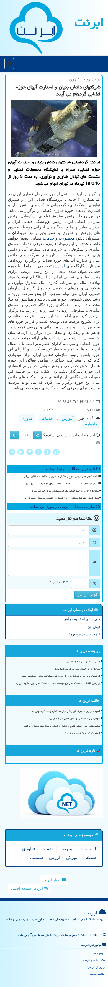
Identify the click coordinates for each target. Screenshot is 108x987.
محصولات (66, 238)
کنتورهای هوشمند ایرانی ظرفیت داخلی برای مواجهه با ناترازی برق (62, 483)
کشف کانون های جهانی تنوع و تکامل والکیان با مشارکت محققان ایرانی (61, 476)
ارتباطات (87, 848)
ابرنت (89, 22)
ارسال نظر (86, 595)
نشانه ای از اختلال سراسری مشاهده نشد (77, 668)
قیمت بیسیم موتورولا (84, 634)
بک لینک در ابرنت (94, 960)
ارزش (54, 857)
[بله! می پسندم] (37, 435)
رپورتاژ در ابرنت (95, 967)
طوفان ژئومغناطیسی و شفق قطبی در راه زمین (74, 718)
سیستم (36, 857)
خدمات (48, 238)
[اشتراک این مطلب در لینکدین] (21, 451)
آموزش (59, 266)
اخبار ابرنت (52, 880)
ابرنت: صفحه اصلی (27, 888)
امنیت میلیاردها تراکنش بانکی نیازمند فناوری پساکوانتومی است (64, 711)
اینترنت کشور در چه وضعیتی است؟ (80, 661)
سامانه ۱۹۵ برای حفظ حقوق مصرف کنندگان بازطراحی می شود (65, 491)
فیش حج (94, 627)
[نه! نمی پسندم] (14, 435)
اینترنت (66, 848)
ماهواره (66, 327)
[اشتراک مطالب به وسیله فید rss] (12, 451)
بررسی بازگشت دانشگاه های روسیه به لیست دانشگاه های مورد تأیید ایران (58, 683)
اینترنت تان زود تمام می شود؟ (82, 733)
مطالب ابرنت (97, 973)
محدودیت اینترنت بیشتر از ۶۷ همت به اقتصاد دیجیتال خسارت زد (62, 498)
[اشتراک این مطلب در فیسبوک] (47, 451)
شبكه (91, 857)
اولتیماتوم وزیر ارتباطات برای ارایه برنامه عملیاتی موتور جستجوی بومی (60, 676)
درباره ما (99, 953)
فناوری (27, 418)
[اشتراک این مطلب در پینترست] (30, 451)
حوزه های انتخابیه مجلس (81, 619)
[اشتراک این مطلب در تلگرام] (56, 451)
